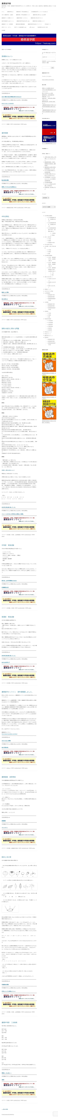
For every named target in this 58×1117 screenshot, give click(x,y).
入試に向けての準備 (49, 291)
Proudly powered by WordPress (8, 1114)
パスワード (44, 57)
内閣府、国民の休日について (8, 470)
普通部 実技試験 (8, 617)
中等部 (12, 534)
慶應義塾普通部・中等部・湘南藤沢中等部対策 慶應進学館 (50, 163)
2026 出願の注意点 (48, 244)
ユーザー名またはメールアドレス (49, 53)
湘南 (49, 253)
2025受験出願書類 (48, 215)
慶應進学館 (6, 3)
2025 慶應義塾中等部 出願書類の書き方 (52, 219)
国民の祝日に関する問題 (10, 328)
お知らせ (8, 768)
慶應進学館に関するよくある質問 (39, 14)
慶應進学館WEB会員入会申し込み (23, 21)
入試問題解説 (18, 534)
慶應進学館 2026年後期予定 (48, 94)
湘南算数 (50, 330)
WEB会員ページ (48, 24)
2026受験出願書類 (48, 255)
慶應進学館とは (10, 11)
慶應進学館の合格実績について (39, 21)
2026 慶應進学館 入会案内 (7, 14)
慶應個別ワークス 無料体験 (7, 24)
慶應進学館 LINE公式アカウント (37, 18)
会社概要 (3, 30)
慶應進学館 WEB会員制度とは (22, 11)
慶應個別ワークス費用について (8, 18)
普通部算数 (50, 326)
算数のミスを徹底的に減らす (48, 88)
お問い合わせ (32, 27)
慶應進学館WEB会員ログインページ (35, 24)
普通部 (8, 124)
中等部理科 (50, 320)
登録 (48, 62)
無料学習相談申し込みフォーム (8, 21)
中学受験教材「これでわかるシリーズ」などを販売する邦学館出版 (50, 179)
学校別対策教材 (48, 318)
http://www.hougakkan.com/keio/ (9, 734)
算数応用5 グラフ (46, 96)
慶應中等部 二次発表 (9, 1022)
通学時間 (5, 133)
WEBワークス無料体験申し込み (20, 27)
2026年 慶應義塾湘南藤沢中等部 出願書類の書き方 (52, 269)
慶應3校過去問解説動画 (20, 24)
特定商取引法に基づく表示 (43, 27)
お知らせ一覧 (45, 100)
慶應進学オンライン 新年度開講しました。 (17, 692)
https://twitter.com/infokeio (48, 79)
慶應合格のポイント (49, 335)
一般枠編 (53, 233)
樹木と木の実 (6, 857)
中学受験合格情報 (48, 182)
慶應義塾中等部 (51, 295)
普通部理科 (50, 324)
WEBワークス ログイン (6, 27)
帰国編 (53, 235)
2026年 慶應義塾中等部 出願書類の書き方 (52, 259)
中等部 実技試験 (8, 545)
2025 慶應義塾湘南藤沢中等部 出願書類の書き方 (52, 229)
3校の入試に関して (48, 276)
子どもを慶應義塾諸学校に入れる (49, 143)
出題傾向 (46, 311)
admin (25, 124)
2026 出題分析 (48, 237)
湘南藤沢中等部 (10, 207)
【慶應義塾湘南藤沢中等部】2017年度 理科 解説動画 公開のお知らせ (49, 106)
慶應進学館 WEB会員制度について (23, 14)
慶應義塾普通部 (51, 296)
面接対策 (46, 337)
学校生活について (48, 332)
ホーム (3, 11)
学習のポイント (48, 333)
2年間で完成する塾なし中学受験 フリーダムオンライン (50, 158)
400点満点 (5, 216)
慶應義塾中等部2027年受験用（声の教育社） (49, 398)
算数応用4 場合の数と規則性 (48, 98)
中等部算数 (50, 322)
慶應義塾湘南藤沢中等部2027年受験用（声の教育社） (49, 421)
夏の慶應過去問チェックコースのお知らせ (40, 11)
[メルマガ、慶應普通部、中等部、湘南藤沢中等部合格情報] (19, 119)
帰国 (53, 274)
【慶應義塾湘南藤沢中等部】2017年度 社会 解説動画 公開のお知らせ (49, 111)
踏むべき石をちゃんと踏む (47, 93)
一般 (53, 273)
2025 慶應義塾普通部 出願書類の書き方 (52, 224)
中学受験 (8, 534)
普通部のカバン (7, 56)
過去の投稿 (5, 1109)
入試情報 (46, 302)
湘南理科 (50, 328)
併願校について (48, 289)
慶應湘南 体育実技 (9, 777)
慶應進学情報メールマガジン (22, 18)
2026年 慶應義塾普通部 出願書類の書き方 (52, 264)
